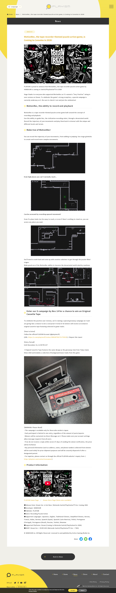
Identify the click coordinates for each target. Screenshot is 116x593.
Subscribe (23, 586)
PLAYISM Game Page (31, 500)
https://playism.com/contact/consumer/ (38, 459)
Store (85, 574)
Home (11, 14)
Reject (82, 590)
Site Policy (93, 582)
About (95, 574)
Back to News (58, 557)
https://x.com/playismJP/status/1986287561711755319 (47, 337)
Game (66, 574)
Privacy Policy (104, 582)
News (17, 14)
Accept (73, 590)
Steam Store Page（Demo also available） (57, 500)
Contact (106, 574)
